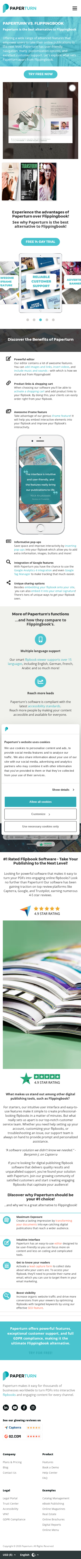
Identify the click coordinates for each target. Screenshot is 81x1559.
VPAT (6, 1514)
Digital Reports (51, 1524)
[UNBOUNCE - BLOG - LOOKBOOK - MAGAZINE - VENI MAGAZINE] (47, 181)
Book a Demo (50, 1467)
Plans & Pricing (12, 1462)
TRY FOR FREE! (40, 1352)
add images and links (38, 367)
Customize (38, 814)
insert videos (61, 367)
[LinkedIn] (6, 1408)
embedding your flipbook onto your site (49, 587)
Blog (5, 1467)
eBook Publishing (53, 1503)
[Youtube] (15, 1408)
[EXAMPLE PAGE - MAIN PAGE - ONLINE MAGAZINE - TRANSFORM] (29, 181)
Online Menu (50, 1530)
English (24, 1555)
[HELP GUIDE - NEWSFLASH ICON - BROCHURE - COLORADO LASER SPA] (10, 181)
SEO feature (35, 1308)
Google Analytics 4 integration (33, 570)
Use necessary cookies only (40, 826)
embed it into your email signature (53, 591)
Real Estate (49, 1514)
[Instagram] (33, 1408)
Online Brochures (53, 1519)
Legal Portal (10, 1498)
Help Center (49, 1472)
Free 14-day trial (40, 242)
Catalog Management (55, 1498)
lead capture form (40, 1266)
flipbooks (9, 1395)
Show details (60, 789)
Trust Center (11, 1503)
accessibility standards (44, 706)
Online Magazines (53, 1509)
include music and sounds (30, 370)
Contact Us (9, 1472)
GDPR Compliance (14, 1519)
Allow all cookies (40, 801)
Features (47, 1462)
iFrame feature (60, 416)
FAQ (44, 1478)
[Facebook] (24, 1408)
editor (58, 1243)
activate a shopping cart (29, 391)
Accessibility (10, 1509)
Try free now (40, 74)
